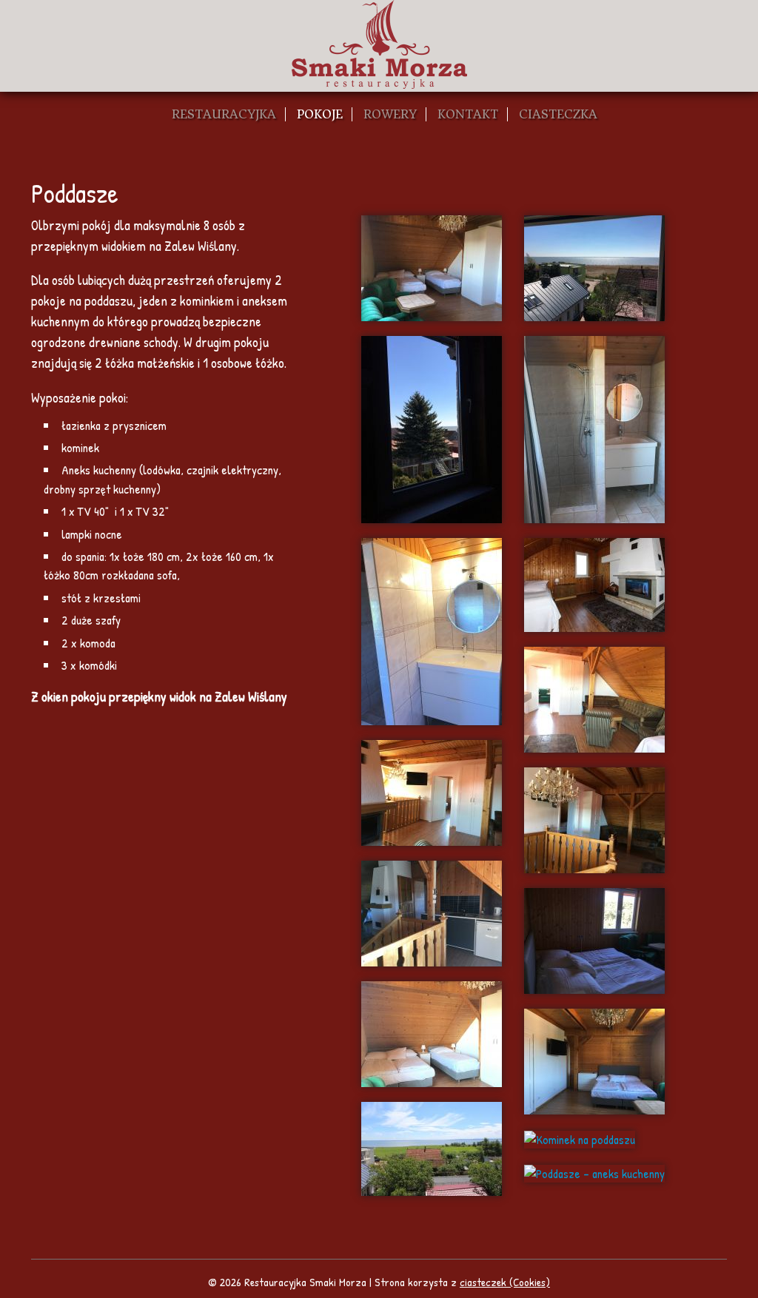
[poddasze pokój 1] (431, 268)
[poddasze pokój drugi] (594, 585)
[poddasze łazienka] (594, 429)
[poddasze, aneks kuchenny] (431, 913)
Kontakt (467, 114)
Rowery (390, 114)
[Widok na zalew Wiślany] (431, 1149)
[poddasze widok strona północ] (431, 429)
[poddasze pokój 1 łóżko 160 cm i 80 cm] (431, 1034)
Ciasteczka (558, 114)
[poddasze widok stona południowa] (594, 268)
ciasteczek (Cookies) (505, 1282)
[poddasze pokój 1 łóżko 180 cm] (594, 1061)
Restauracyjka (224, 114)
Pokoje (320, 114)
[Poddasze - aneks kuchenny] (594, 1173)
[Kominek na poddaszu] (579, 1139)
